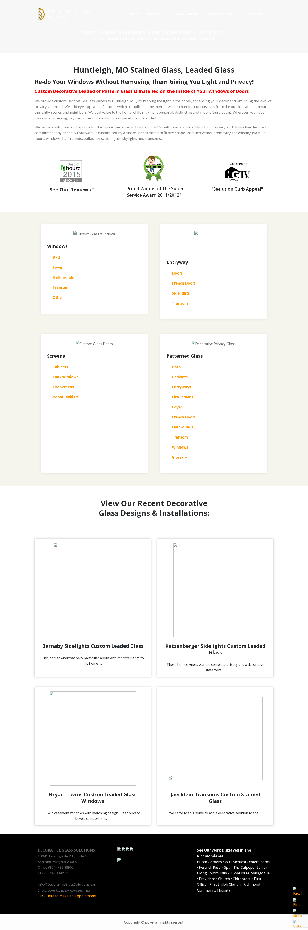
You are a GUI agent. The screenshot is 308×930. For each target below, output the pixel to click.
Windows (180, 447)
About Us (154, 14)
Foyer (177, 407)
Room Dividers (66, 397)
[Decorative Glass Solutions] (64, 14)
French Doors (183, 417)
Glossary (179, 457)
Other (58, 297)
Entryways (181, 387)
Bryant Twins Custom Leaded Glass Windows (93, 797)
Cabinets (180, 377)
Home (136, 14)
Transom (61, 287)
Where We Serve (220, 14)
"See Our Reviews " (70, 189)
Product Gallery (184, 14)
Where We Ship (181, 39)
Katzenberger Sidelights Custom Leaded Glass (215, 649)
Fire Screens (182, 397)
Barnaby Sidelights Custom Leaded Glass (93, 645)
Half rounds (182, 427)
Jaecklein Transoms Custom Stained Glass (215, 797)
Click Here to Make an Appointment (67, 895)
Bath (176, 366)
